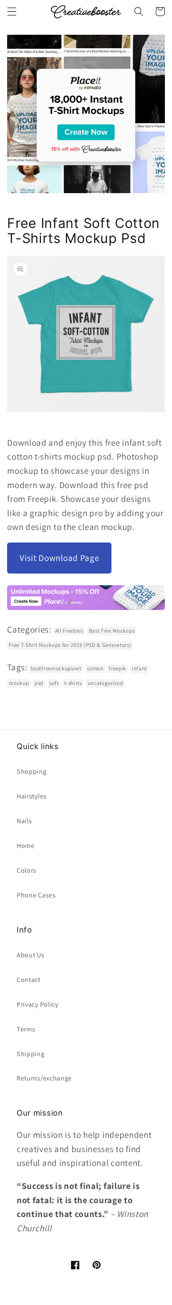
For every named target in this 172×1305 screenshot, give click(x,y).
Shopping (32, 771)
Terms (26, 1029)
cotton (95, 668)
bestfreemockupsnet (56, 668)
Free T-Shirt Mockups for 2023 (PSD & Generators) (70, 645)
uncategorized (105, 683)
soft (54, 683)
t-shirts (73, 683)
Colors (26, 870)
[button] (12, 11)
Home (26, 845)
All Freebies (69, 630)
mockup (19, 683)
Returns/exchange (44, 1078)
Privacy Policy (37, 1004)
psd (39, 683)
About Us (31, 955)
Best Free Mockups (112, 630)
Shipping (31, 1053)
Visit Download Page (59, 557)
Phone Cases (36, 895)
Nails (24, 821)
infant (139, 668)
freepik (117, 668)
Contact (28, 979)
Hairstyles (32, 796)
